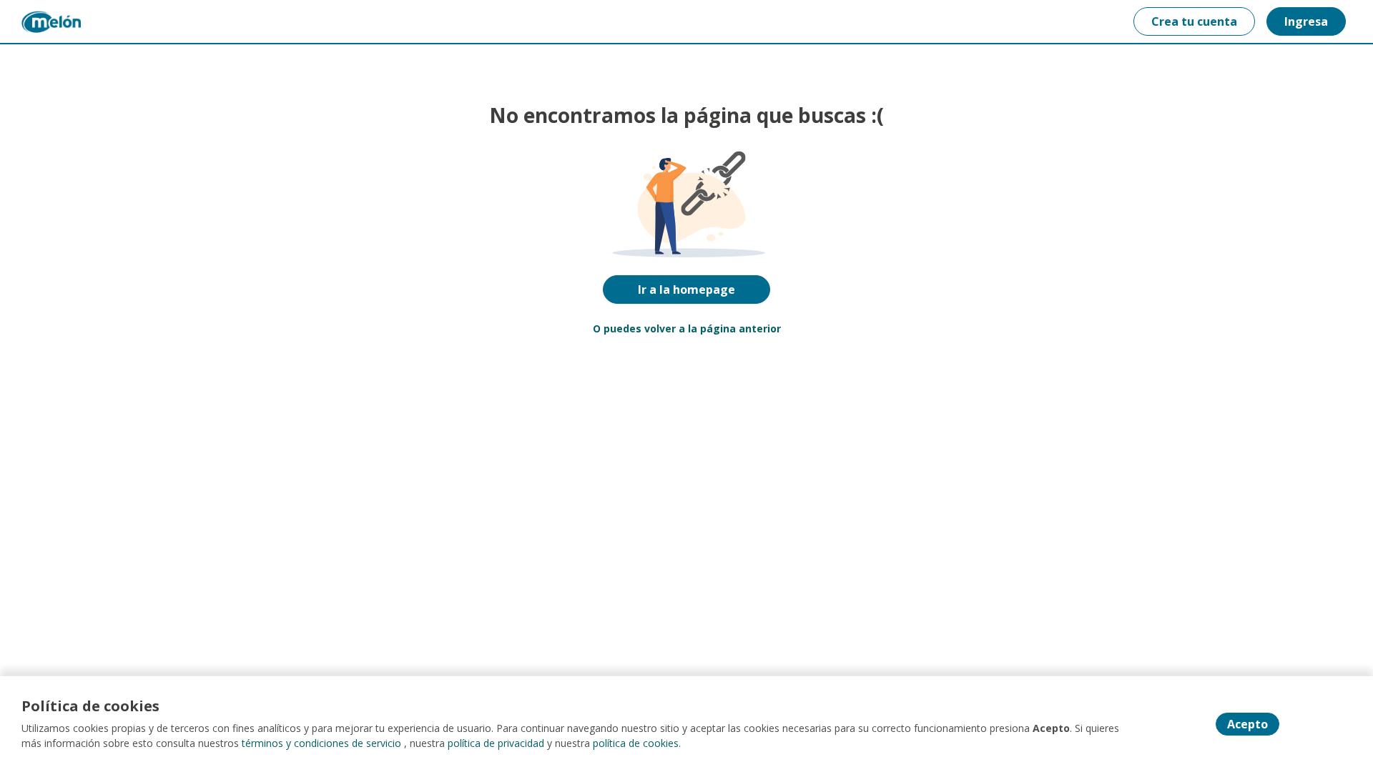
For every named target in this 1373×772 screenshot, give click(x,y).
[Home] (51, 21)
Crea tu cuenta (1194, 21)
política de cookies (636, 743)
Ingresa (1306, 21)
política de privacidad (496, 743)
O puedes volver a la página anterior (687, 328)
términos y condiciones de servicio (321, 743)
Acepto (1247, 724)
